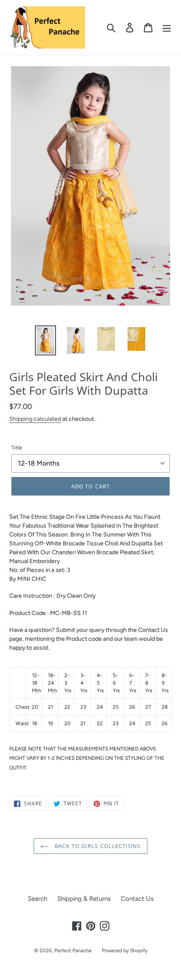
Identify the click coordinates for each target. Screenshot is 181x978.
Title (16, 447)
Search (37, 898)
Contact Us (137, 898)
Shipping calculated (35, 418)
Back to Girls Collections (97, 846)
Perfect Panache (73, 951)
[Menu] (166, 27)
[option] (45, 340)
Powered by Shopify (124, 951)
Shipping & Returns (84, 898)
